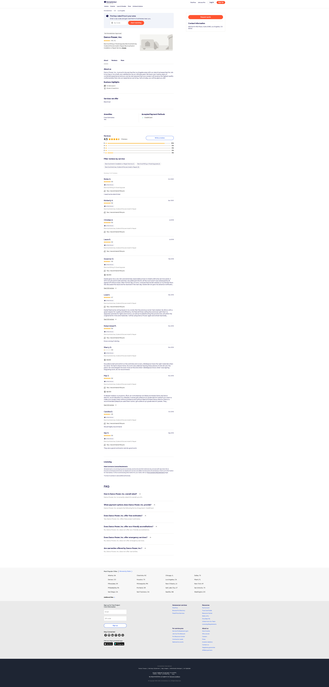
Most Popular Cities (110, 571)
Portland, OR (141, 588)
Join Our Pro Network (178, 634)
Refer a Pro (205, 616)
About (106, 60)
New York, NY (199, 584)
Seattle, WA (170, 592)
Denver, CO (112, 580)
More (129, 6)
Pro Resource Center (178, 636)
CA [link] (115, 10)
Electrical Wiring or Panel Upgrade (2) (148, 164)
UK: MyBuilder (187, 668)
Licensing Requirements (209, 624)
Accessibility (173, 673)
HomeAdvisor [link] (108, 10)
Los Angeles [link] (121, 10)
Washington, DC (199, 592)
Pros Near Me (206, 619)
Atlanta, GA (112, 575)
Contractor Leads (177, 639)
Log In (212, 2)
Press (203, 639)
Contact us (205, 645)
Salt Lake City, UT (172, 588)
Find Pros (175, 608)
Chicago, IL (169, 575)
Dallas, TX (197, 575)
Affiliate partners (207, 650)
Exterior (112, 6)
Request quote (205, 17)
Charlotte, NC (141, 575)
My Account (205, 608)
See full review (109, 288)
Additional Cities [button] (108, 597)
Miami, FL (197, 580)
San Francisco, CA (143, 592)
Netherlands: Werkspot (176, 668)
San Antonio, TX (199, 588)
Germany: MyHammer (154, 668)
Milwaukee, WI (113, 584)
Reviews (114, 60)
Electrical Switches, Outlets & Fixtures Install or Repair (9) (122, 167)
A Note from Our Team (208, 621)
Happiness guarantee (208, 647)
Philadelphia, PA (113, 588)
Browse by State (125, 571)
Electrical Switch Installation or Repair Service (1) (119, 164)
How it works (206, 631)
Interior (106, 6)
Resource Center (207, 613)
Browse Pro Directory (178, 610)
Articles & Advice (138, 6)
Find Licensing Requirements (155, 472)
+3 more (124, 48)
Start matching (136, 23)
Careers (204, 636)
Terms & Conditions (175, 676)
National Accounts (177, 642)
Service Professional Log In (180, 631)
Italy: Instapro (164, 668)
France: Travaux (142, 668)
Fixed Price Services (178, 613)
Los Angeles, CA (171, 580)
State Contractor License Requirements (116, 466)
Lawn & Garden (121, 6)
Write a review (160, 138)
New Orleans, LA (171, 584)
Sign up (115, 625)
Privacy (154, 673)
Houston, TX (141, 580)
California (159, 673)
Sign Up (221, 2)
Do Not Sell (166, 673)
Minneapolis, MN (142, 584)
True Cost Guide (207, 610)
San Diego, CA (113, 592)
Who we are (205, 634)
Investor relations (207, 642)
